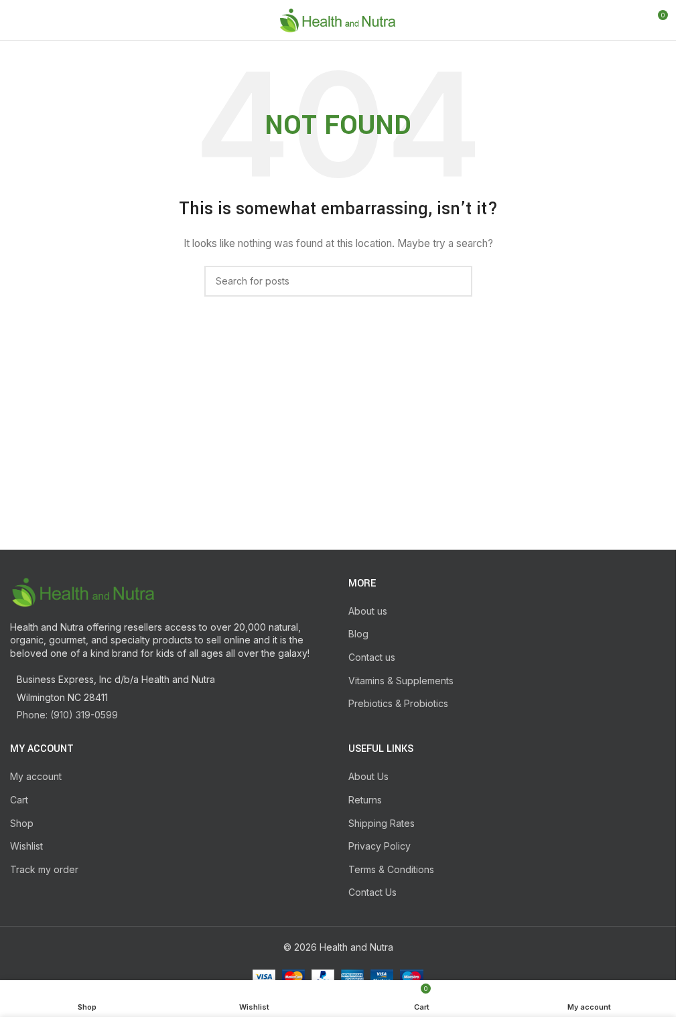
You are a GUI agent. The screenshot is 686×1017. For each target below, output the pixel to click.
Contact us (371, 657)
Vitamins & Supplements (401, 680)
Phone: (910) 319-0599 (67, 714)
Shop (21, 823)
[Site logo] (338, 19)
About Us (368, 776)
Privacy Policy (379, 846)
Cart (19, 799)
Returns (365, 799)
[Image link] (83, 590)
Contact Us (372, 892)
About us (367, 611)
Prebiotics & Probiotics (398, 703)
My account (36, 776)
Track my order (44, 869)
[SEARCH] (456, 281)
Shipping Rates (381, 823)
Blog (358, 633)
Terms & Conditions (391, 869)
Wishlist (26, 846)
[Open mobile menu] (15, 20)
